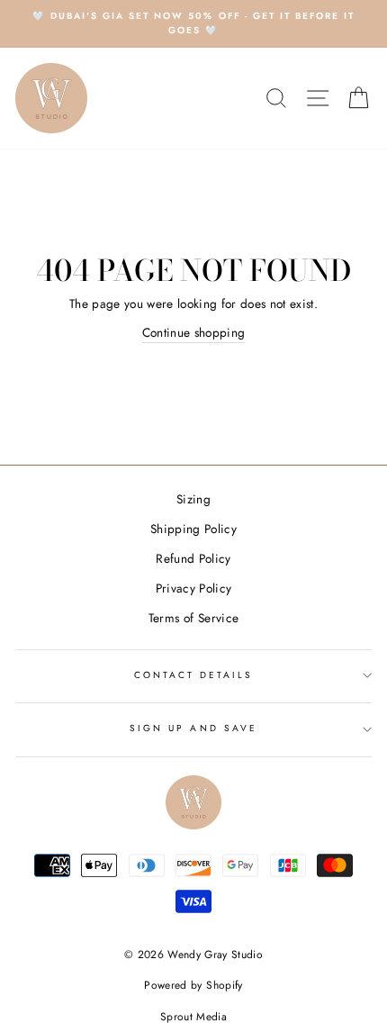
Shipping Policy (193, 529)
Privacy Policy (194, 588)
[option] (193, 24)
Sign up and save (193, 728)
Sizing (193, 499)
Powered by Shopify (193, 985)
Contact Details (194, 675)
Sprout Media (193, 1017)
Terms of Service (193, 618)
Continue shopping (194, 332)
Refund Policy (193, 558)
